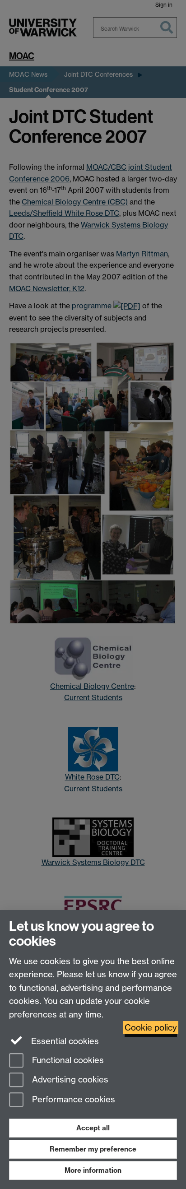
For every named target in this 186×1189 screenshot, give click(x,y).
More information (93, 1170)
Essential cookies (64, 1041)
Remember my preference (93, 1149)
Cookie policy (151, 1027)
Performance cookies (72, 1100)
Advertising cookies (69, 1080)
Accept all (93, 1128)
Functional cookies (67, 1060)
